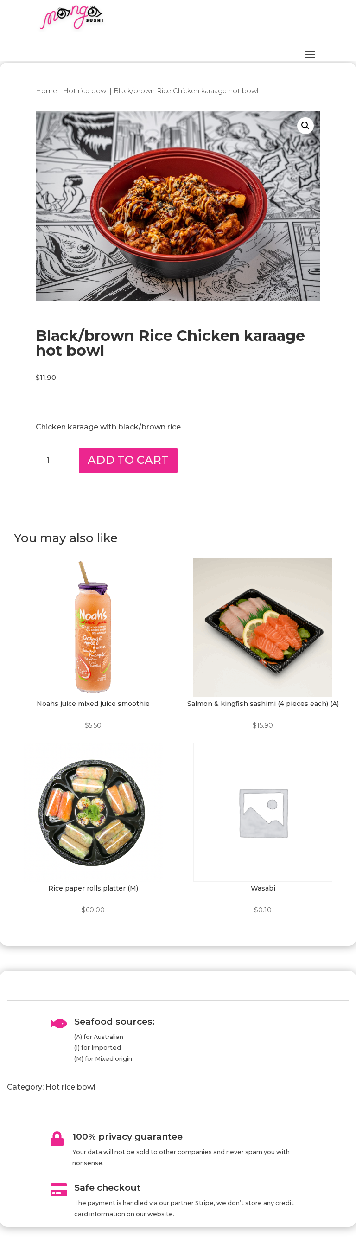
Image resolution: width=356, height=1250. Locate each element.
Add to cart (128, 460)
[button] (305, 125)
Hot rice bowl (85, 91)
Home (46, 91)
